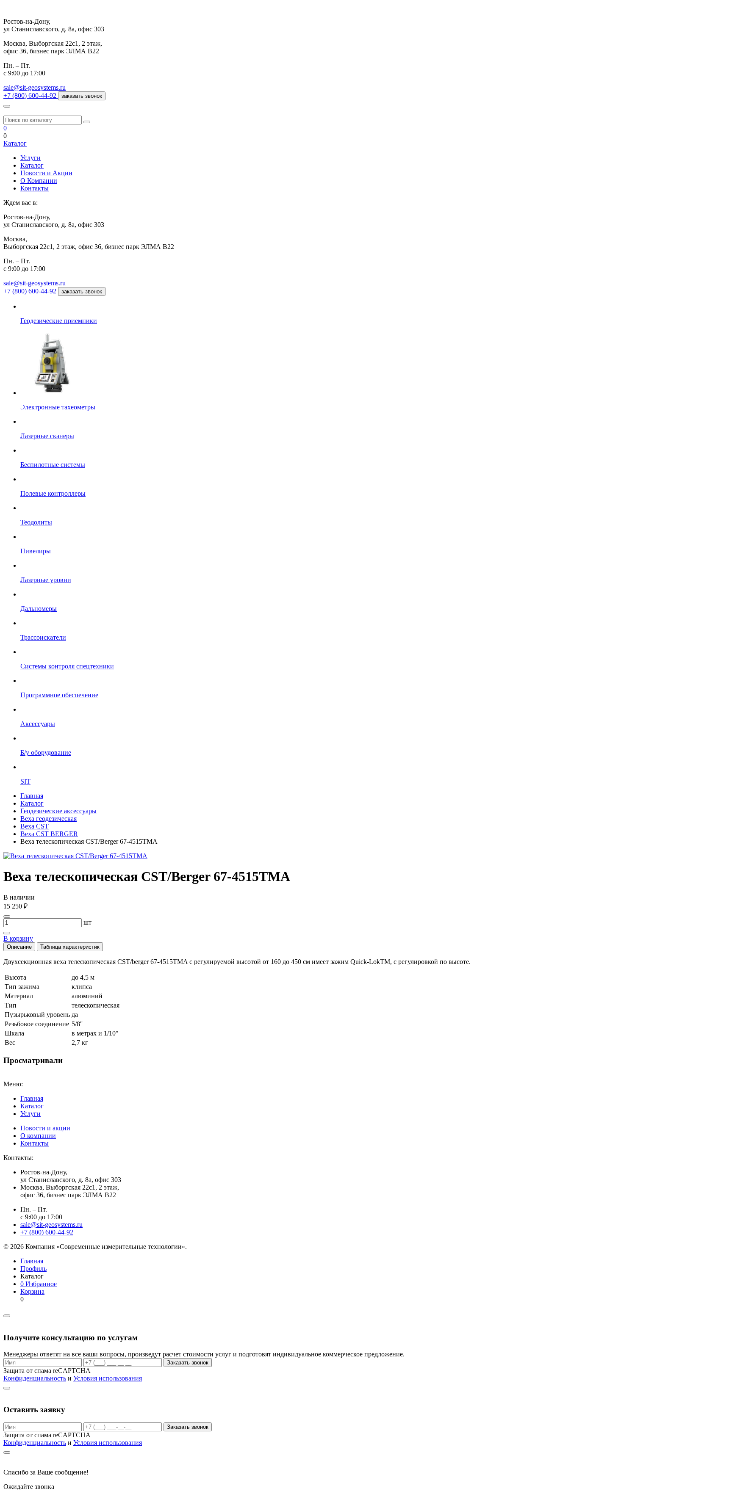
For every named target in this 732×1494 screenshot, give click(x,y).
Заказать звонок (187, 1362)
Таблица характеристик (70, 947)
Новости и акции (45, 1128)
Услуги (30, 157)
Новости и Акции (46, 173)
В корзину (18, 938)
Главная (31, 1098)
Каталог (15, 143)
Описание (19, 947)
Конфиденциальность (34, 1378)
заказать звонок (81, 96)
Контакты (34, 188)
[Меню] (6, 106)
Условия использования (107, 1378)
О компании (38, 1135)
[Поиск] (86, 122)
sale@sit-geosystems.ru (34, 87)
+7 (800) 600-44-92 (29, 291)
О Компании (38, 180)
